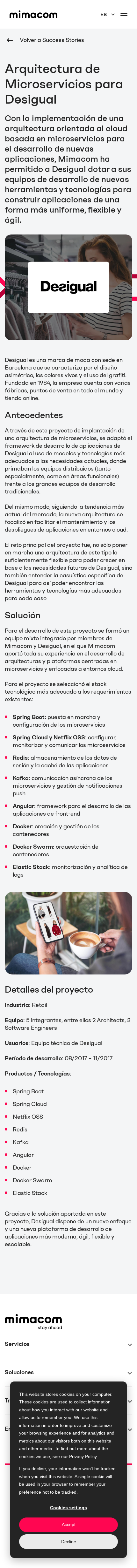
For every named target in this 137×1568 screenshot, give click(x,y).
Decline (68, 1541)
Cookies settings (68, 1507)
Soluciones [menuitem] (19, 1372)
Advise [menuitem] (14, 1366)
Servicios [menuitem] (17, 1344)
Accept (69, 1524)
